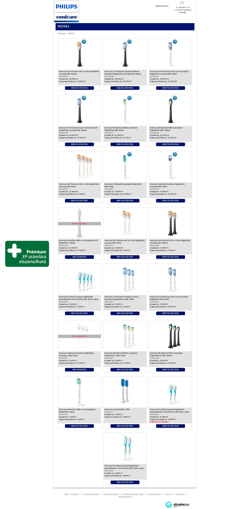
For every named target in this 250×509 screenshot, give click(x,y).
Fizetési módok (154, 494)
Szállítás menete (111, 494)
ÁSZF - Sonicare (71, 494)
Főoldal (61, 34)
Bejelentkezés (162, 6)
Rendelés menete (91, 494)
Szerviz (168, 494)
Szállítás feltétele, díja (133, 494)
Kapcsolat (180, 494)
